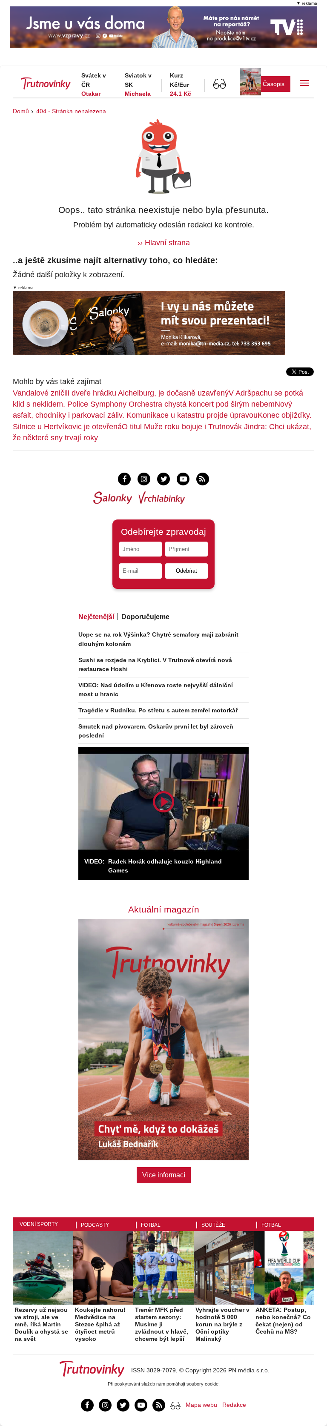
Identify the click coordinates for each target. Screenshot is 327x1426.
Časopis (273, 83)
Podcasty (95, 1225)
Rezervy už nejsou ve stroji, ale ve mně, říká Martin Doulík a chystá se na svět (41, 1324)
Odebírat (186, 571)
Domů (21, 111)
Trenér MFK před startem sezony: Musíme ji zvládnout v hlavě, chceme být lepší (161, 1324)
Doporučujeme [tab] (145, 616)
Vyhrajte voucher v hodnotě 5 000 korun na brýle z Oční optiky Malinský (222, 1324)
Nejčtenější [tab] (96, 616)
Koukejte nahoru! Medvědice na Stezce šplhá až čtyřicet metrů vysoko (100, 1324)
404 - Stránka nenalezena (71, 111)
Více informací (163, 1175)
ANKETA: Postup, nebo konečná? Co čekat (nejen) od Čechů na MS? (283, 1320)
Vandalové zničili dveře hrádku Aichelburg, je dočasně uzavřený (121, 393)
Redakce (234, 1404)
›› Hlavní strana (164, 242)
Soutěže (213, 1225)
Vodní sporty (39, 1224)
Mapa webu (201, 1404)
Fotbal (151, 1225)
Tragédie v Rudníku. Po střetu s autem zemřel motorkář (158, 710)
